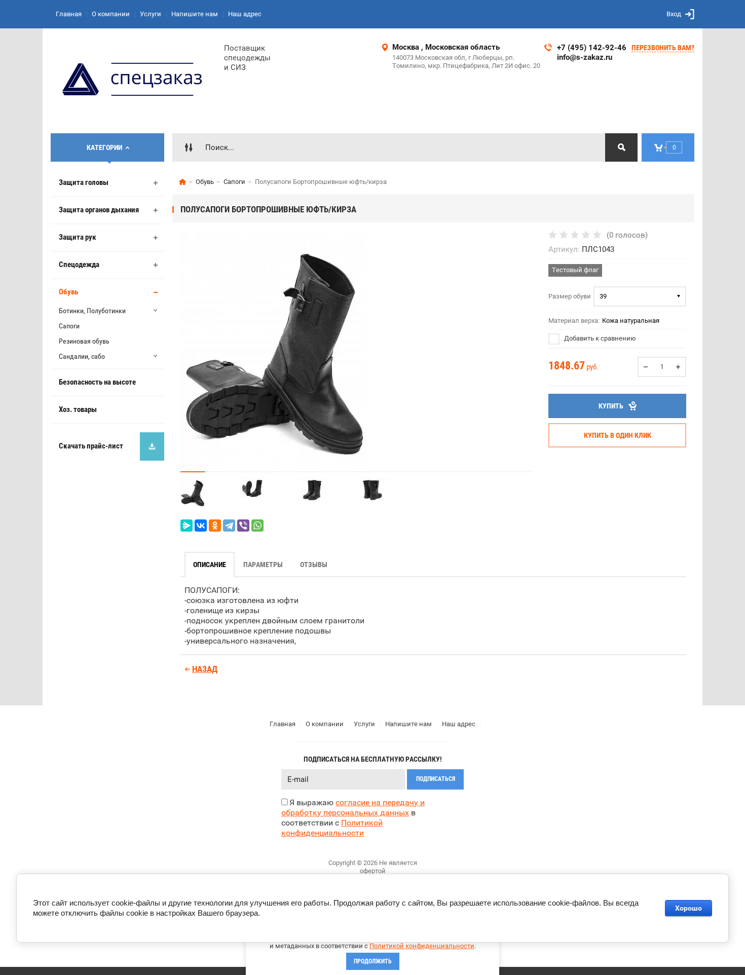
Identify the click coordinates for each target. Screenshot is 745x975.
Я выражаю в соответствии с (353, 818)
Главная (69, 14)
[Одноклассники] (215, 525)
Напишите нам (194, 14)
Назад (204, 669)
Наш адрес (245, 14)
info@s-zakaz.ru (584, 57)
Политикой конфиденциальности (421, 946)
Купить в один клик (617, 435)
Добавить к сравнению (599, 338)
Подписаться (435, 778)
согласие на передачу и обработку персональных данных (353, 807)
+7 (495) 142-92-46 (591, 47)
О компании (111, 14)
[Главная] (182, 182)
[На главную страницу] (133, 81)
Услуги (150, 14)
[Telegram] (229, 525)
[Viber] (243, 525)
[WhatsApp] (257, 525)
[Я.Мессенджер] (186, 525)
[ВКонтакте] (201, 525)
